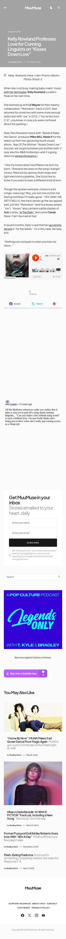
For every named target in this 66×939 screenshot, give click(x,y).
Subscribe (33, 543)
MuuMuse (33, 7)
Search (59, 576)
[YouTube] (43, 915)
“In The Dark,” (27, 212)
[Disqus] (33, 352)
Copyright (23, 908)
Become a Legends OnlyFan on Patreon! (33, 657)
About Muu (38, 903)
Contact (52, 903)
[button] (5, 7)
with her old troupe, (15, 92)
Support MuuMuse (20, 903)
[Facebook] (22, 915)
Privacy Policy (41, 908)
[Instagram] (36, 915)
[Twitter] (29, 915)
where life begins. (26, 156)
